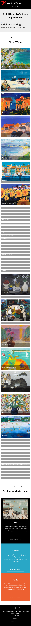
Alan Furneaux (14, 3)
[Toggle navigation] (28, 2)
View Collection (15, 539)
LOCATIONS (15, 616)
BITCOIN (15, 619)
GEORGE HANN (15, 622)
